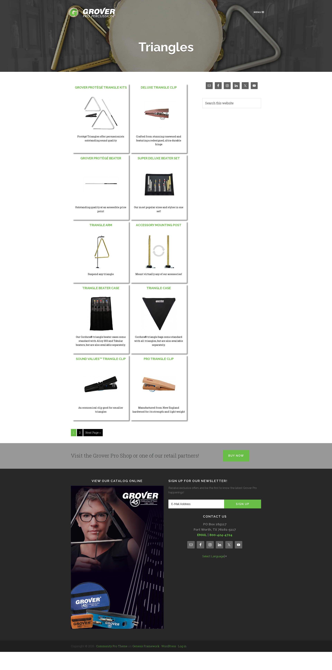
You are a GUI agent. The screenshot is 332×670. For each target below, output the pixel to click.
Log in (182, 646)
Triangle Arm (100, 225)
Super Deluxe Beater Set (159, 158)
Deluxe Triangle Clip (159, 87)
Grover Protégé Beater (100, 158)
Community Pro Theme (111, 646)
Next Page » (93, 432)
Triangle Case (158, 288)
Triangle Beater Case (100, 288)
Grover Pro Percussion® (97, 12)
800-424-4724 (220, 535)
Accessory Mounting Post (158, 225)
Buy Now (236, 455)
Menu (257, 12)
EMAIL (202, 535)
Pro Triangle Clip (159, 359)
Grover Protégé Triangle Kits (101, 87)
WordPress (168, 646)
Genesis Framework (145, 646)
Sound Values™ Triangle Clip (101, 359)
